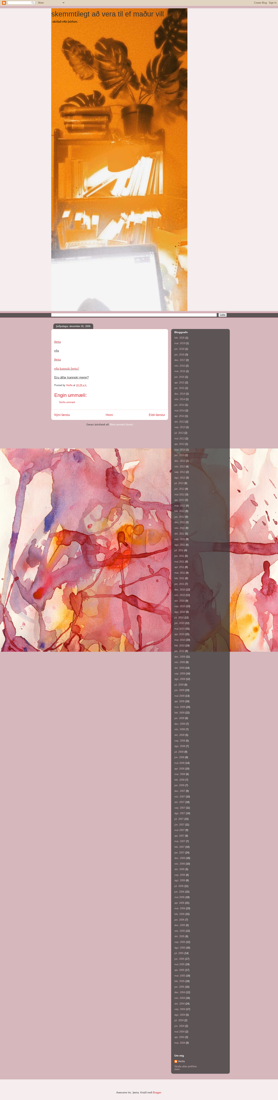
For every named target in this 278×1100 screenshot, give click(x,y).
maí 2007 (179, 830)
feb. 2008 (179, 779)
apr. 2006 (179, 902)
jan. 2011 (179, 584)
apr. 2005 (179, 970)
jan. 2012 (179, 516)
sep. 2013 (179, 427)
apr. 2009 (179, 701)
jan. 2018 (179, 354)
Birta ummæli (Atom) (121, 424)
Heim (109, 415)
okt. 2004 (179, 1003)
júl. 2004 (179, 1020)
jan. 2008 (179, 785)
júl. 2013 (179, 432)
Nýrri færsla (62, 415)
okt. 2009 (179, 667)
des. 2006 (179, 858)
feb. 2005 (179, 981)
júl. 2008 (179, 751)
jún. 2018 (179, 349)
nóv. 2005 (179, 930)
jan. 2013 (179, 455)
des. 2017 (179, 360)
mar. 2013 (179, 449)
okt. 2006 (179, 869)
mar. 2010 (179, 639)
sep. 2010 (179, 606)
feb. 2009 (179, 712)
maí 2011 (179, 561)
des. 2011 (179, 522)
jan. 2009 (179, 718)
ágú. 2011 (179, 544)
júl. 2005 (179, 953)
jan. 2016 (179, 376)
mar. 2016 (179, 371)
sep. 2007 (179, 807)
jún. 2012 (179, 488)
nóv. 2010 (179, 595)
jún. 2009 (179, 690)
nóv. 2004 (179, 998)
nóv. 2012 (179, 466)
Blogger (157, 1092)
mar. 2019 (179, 343)
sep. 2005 (179, 942)
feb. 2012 (179, 511)
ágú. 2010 (179, 612)
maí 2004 (179, 1031)
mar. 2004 (179, 1042)
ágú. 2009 (179, 679)
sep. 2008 (179, 740)
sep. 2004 (179, 1009)
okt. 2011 (179, 533)
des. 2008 (179, 723)
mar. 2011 (179, 572)
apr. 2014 (179, 416)
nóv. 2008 (179, 729)
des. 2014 (179, 393)
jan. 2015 (179, 388)
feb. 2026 (179, 337)
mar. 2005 (179, 975)
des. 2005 (179, 925)
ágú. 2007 (179, 813)
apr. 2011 (179, 567)
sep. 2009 (179, 673)
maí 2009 (179, 695)
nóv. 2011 (179, 528)
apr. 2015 (179, 382)
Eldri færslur (157, 415)
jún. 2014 (179, 404)
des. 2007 (179, 791)
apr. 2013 (179, 444)
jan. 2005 (179, 986)
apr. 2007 (179, 835)
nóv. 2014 (179, 399)
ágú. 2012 (179, 477)
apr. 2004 (179, 1037)
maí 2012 (179, 494)
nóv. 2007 (179, 796)
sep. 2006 (179, 874)
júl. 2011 (178, 550)
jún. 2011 (179, 556)
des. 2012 (179, 460)
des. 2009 (179, 656)
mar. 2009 (179, 707)
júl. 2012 (179, 483)
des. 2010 (179, 589)
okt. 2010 (179, 600)
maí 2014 (179, 410)
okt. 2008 (179, 735)
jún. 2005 (179, 958)
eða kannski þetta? (66, 368)
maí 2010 (179, 628)
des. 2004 (179, 992)
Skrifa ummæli (67, 402)
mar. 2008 (179, 774)
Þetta (57, 342)
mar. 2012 (179, 505)
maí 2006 (179, 897)
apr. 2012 (179, 500)
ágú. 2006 (179, 880)
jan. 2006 (179, 919)
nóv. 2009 (179, 662)
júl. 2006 (179, 886)
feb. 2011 (179, 578)
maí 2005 (179, 964)
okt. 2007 (179, 802)
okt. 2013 (179, 421)
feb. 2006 (179, 914)
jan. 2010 (179, 651)
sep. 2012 (179, 472)
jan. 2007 (179, 852)
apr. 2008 (179, 768)
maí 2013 (179, 438)
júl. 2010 (179, 617)
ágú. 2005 (179, 947)
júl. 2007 (179, 819)
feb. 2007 (179, 847)
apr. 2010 (179, 634)
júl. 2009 (179, 684)
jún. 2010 (179, 623)
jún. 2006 (179, 891)
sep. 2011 (179, 539)
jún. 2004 (179, 1026)
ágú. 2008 (179, 746)
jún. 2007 (179, 824)
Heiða (181, 1061)
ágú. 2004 (179, 1014)
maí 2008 (179, 763)
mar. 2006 (179, 908)
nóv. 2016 (179, 365)
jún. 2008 (179, 757)
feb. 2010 (179, 645)
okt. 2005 (179, 936)
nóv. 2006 (179, 863)
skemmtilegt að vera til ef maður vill (107, 14)
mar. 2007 (179, 841)
